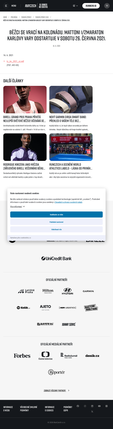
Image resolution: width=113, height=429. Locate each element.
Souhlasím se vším (56, 214)
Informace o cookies (49, 408)
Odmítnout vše (56, 229)
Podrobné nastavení (56, 222)
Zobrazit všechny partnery (55, 390)
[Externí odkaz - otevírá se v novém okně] (56, 258)
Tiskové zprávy (26, 17)
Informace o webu (8, 408)
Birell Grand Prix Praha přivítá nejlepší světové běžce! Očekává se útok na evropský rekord (23, 119)
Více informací (16, 206)
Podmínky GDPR (68, 408)
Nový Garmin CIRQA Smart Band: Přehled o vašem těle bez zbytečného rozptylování (67, 119)
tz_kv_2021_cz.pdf (15, 61)
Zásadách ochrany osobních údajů (68, 202)
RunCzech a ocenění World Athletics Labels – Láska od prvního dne (70, 166)
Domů (5, 17)
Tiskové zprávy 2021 (42, 17)
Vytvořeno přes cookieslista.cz (20, 237)
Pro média (14, 17)
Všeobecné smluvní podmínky (28, 408)
